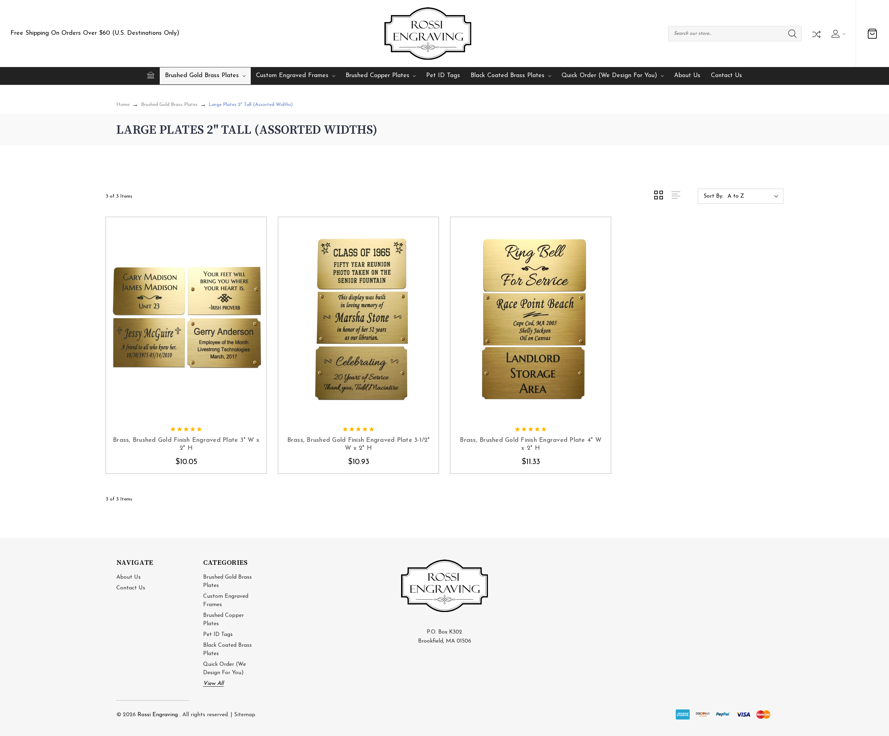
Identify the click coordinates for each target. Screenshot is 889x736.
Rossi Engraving (158, 715)
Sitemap (244, 715)
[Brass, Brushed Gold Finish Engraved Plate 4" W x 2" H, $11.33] (530, 319)
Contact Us (726, 76)
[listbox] (754, 196)
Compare (815, 33)
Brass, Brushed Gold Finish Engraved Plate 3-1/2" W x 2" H (358, 444)
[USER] (837, 34)
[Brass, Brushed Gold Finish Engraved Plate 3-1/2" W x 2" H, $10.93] (358, 319)
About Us (687, 76)
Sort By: (713, 196)
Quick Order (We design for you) (609, 76)
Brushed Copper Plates (377, 76)
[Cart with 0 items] (872, 34)
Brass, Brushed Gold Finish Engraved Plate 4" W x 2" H (530, 444)
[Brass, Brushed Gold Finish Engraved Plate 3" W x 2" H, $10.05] (186, 319)
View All (213, 683)
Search (792, 34)
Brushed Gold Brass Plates (202, 76)
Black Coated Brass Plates (508, 76)
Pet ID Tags (443, 76)
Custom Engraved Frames (292, 76)
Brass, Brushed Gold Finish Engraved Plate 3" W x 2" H (186, 444)
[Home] (151, 75)
